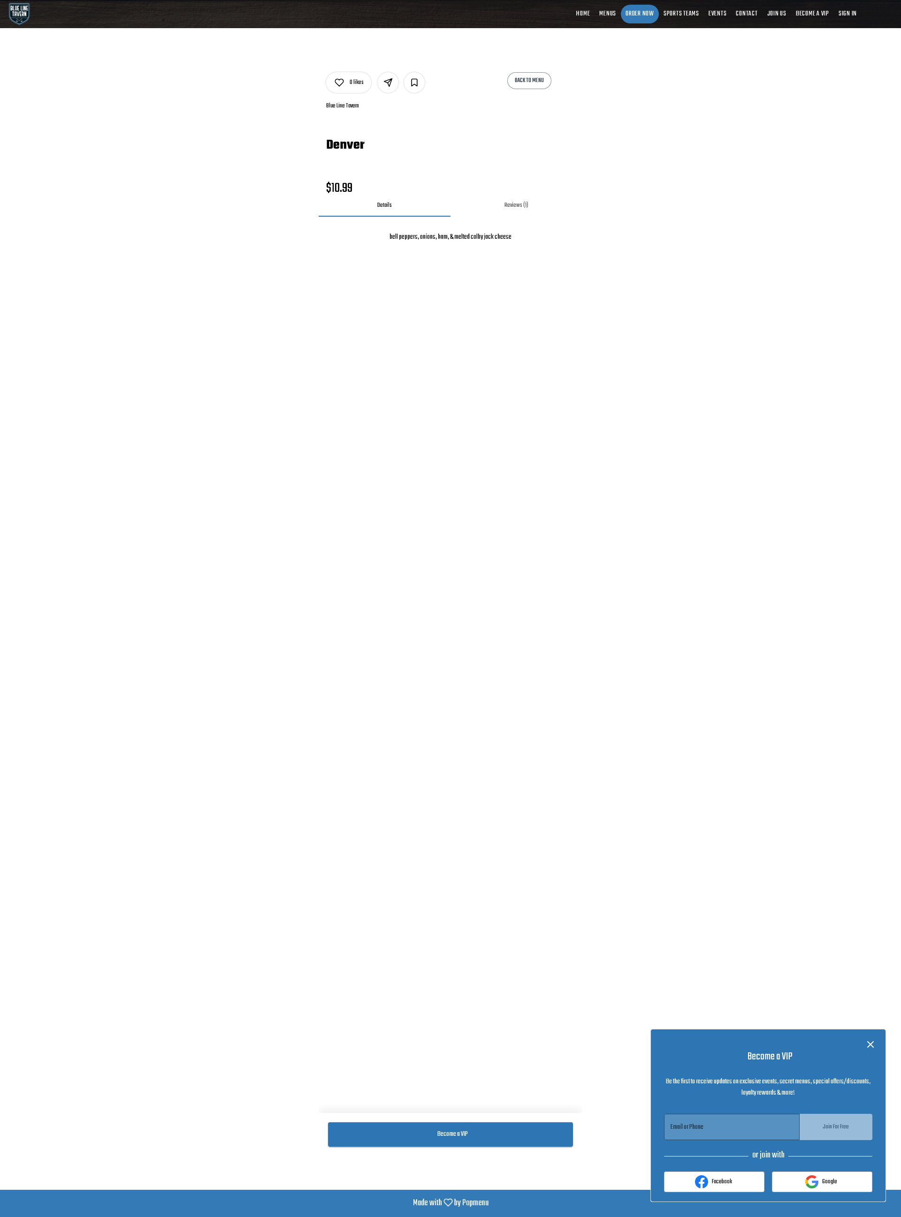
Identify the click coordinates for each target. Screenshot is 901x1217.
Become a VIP (812, 13)
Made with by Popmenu (248, 1203)
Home (583, 13)
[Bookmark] (414, 82)
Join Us (776, 13)
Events (718, 13)
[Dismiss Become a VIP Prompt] (870, 1044)
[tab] (384, 205)
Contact (746, 13)
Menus (607, 13)
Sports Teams (681, 13)
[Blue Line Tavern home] (50, 14)
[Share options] (388, 82)
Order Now (640, 13)
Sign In (848, 13)
